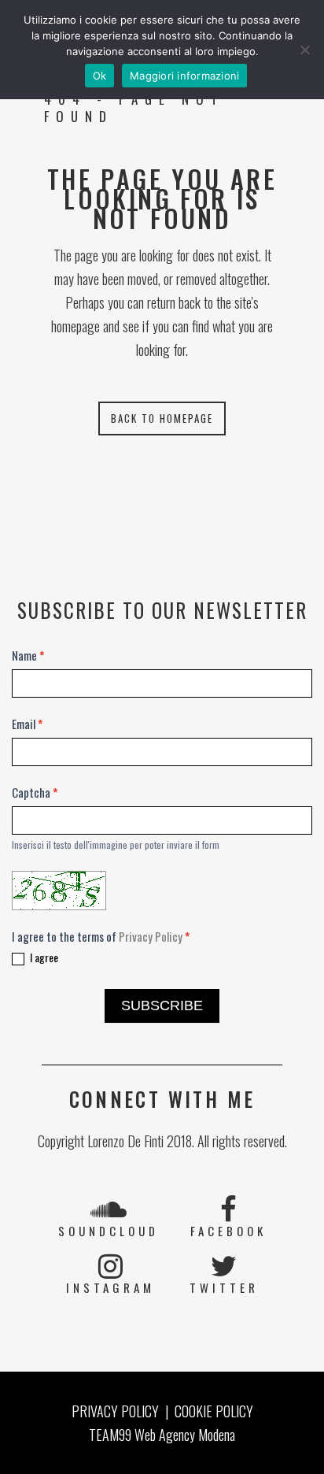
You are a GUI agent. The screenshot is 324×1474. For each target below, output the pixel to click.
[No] (304, 49)
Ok (100, 75)
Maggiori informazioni (184, 75)
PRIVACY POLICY (115, 1411)
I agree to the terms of (101, 936)
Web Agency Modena (184, 1434)
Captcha (34, 792)
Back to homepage (162, 418)
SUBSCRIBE (162, 1005)
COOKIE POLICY (214, 1411)
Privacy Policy (150, 936)
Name (28, 655)
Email (27, 723)
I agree (43, 957)
